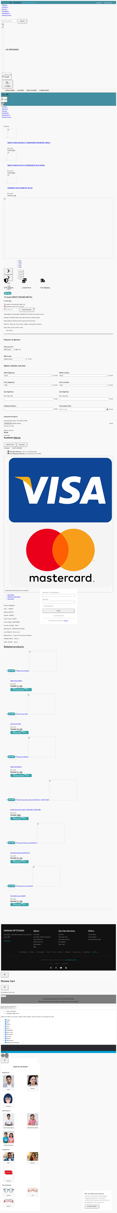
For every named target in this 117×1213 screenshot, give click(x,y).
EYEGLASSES (10, 90)
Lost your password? (58, 615)
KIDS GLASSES (32, 90)
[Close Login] (4, 974)
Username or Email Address (51, 592)
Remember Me (49, 606)
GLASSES (20, 90)
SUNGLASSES (44, 90)
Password (45, 599)
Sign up (66, 620)
